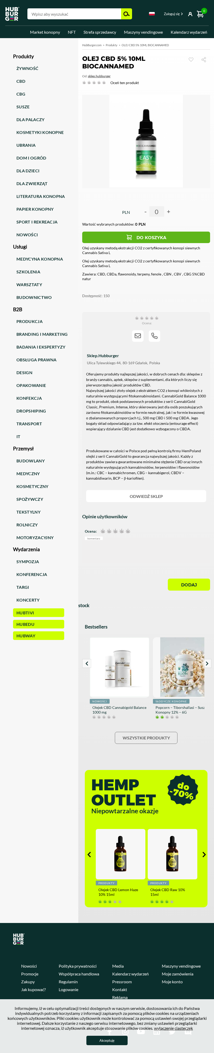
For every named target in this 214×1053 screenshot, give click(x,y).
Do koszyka (151, 237)
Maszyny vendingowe (143, 32)
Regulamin (68, 981)
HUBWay (25, 635)
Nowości (27, 234)
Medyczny (28, 473)
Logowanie (68, 989)
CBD (20, 81)
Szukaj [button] (126, 13)
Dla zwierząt (31, 183)
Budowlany (30, 460)
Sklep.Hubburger (99, 76)
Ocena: (91, 531)
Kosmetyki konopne (40, 132)
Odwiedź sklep (146, 496)
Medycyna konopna (39, 258)
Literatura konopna (40, 196)
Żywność (27, 68)
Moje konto (172, 981)
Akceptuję (107, 1040)
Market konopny (45, 32)
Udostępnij (205, 59)
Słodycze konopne (171, 701)
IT (18, 436)
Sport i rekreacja (36, 221)
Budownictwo (34, 297)
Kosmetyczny (32, 486)
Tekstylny (28, 511)
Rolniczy (27, 524)
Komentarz (93, 538)
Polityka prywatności (78, 965)
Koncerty (28, 599)
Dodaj (189, 585)
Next (207, 663)
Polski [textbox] (152, 13)
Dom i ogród (31, 157)
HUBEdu (25, 624)
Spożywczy (29, 499)
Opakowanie (31, 385)
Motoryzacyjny (35, 537)
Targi (22, 587)
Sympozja (27, 561)
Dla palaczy (30, 119)
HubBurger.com (92, 45)
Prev (86, 663)
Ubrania (25, 145)
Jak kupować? (33, 989)
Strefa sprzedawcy (100, 32)
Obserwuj (191, 59)
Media (118, 965)
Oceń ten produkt (124, 82)
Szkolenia (28, 271)
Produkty (111, 45)
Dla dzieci (27, 170)
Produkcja (29, 321)
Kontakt (119, 989)
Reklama (120, 997)
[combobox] (152, 14)
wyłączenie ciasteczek (173, 1028)
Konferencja (31, 574)
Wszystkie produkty (146, 737)
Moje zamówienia (177, 973)
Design (24, 372)
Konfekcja (29, 398)
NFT (72, 32)
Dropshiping (31, 410)
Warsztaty (29, 284)
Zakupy (28, 981)
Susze (23, 106)
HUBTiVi (25, 612)
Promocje (29, 973)
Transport (29, 423)
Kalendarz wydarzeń (189, 32)
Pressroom (122, 981)
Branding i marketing (42, 334)
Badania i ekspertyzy (40, 346)
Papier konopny (35, 209)
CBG (20, 93)
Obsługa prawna (36, 359)
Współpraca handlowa (79, 973)
